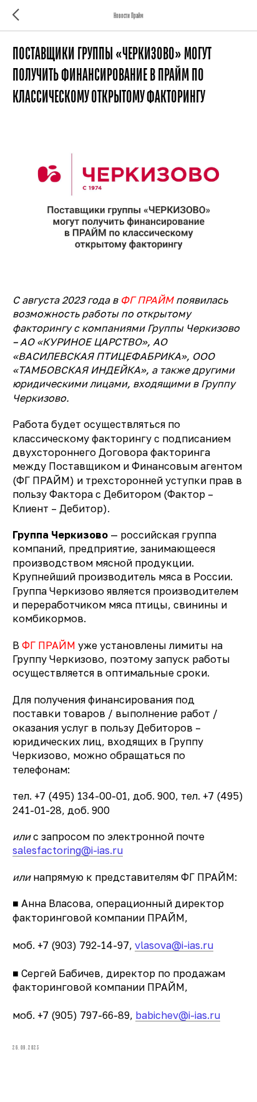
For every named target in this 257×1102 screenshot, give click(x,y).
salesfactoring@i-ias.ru (67, 850)
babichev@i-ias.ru (177, 1015)
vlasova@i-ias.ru (174, 945)
